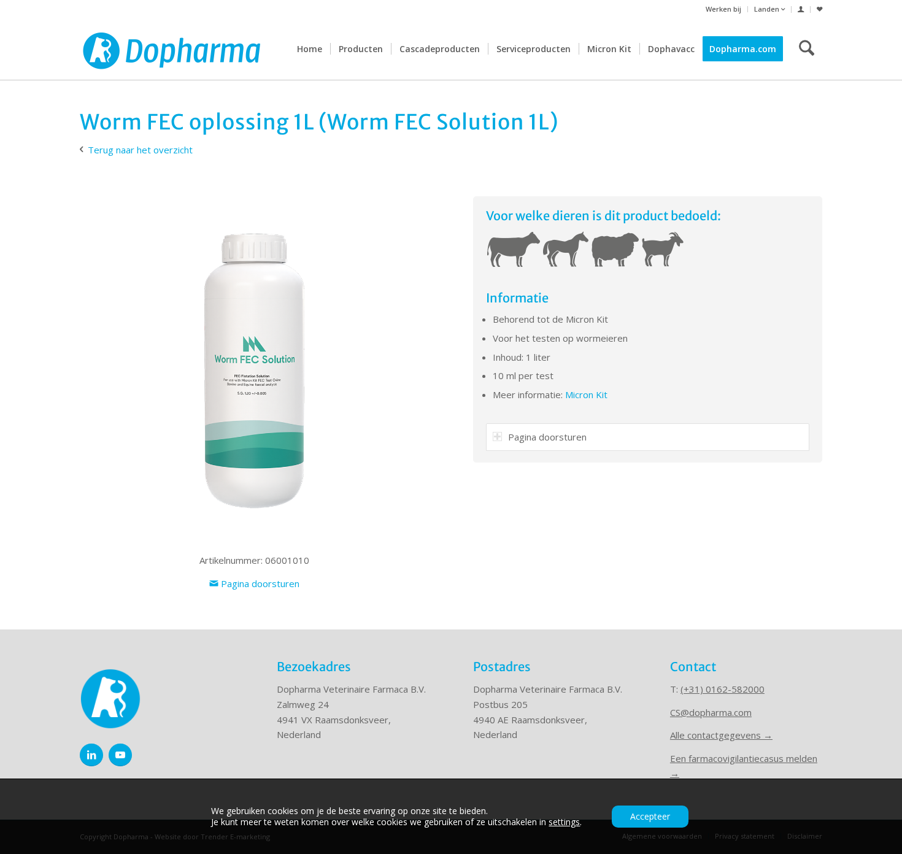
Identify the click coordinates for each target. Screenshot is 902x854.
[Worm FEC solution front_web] (254, 370)
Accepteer (650, 816)
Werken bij (723, 8)
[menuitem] (724, 9)
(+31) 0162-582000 (722, 689)
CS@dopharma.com (711, 712)
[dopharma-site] (172, 49)
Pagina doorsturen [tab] (547, 437)
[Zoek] (806, 49)
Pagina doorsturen (258, 583)
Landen (767, 8)
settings (564, 822)
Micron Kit (587, 394)
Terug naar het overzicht (140, 150)
